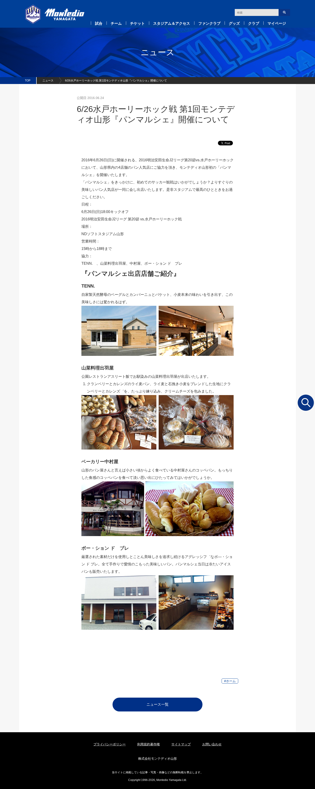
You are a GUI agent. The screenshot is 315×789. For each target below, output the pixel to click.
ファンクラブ (209, 23)
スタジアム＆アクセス (171, 23)
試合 (98, 23)
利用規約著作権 (148, 744)
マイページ (276, 23)
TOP (27, 80)
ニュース (47, 80)
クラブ (253, 23)
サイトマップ (181, 744)
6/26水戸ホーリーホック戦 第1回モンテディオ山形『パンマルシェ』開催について (116, 80)
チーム (116, 23)
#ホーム (230, 681)
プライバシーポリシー (109, 744)
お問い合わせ (212, 744)
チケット (137, 23)
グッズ (234, 23)
